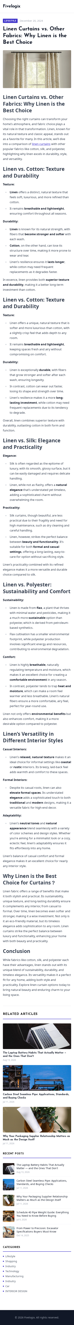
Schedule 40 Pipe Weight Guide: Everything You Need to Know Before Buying (43, 1214)
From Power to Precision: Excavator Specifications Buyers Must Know (37, 1229)
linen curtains (41, 144)
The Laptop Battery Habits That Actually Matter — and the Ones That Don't (40, 1166)
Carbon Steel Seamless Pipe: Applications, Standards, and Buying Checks (42, 1182)
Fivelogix (11, 6)
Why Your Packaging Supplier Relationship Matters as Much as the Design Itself (42, 1198)
